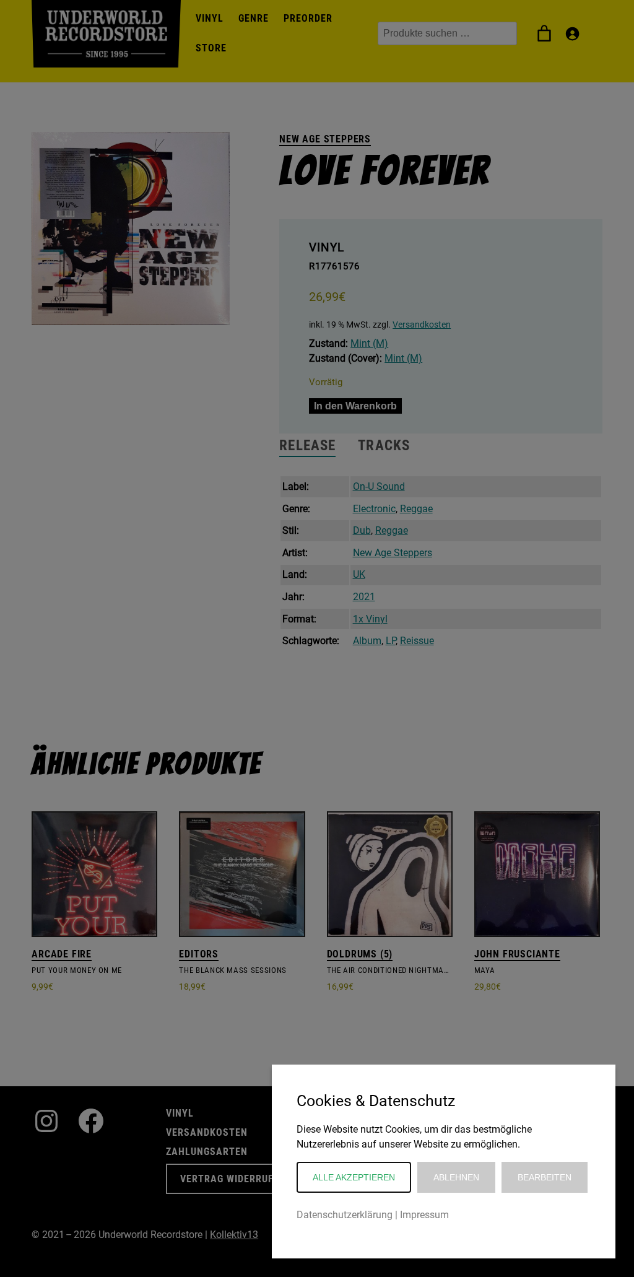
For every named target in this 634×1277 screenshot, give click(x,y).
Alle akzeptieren (354, 1177)
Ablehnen (456, 1177)
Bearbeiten (544, 1177)
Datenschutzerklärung (345, 1215)
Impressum (424, 1215)
